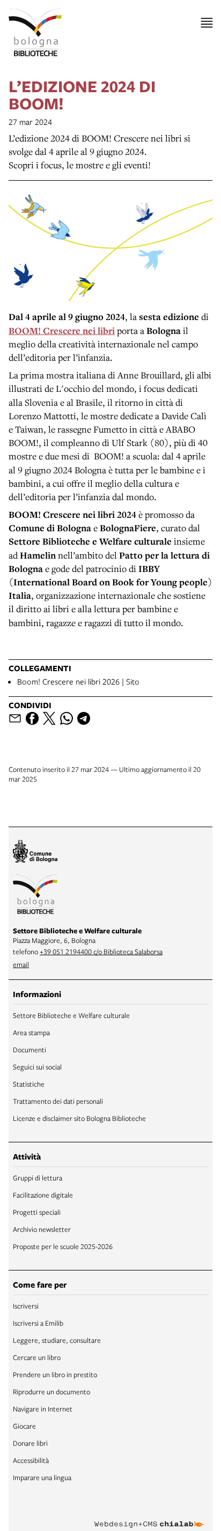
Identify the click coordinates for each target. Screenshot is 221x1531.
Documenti (29, 1049)
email (21, 964)
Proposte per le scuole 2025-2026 (63, 1246)
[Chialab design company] (149, 1516)
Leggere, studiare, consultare (57, 1340)
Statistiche (29, 1084)
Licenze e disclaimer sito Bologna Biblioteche (79, 1118)
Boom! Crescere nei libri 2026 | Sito (78, 681)
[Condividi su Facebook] (32, 718)
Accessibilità (31, 1460)
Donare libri (30, 1443)
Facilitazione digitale (43, 1195)
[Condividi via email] (15, 718)
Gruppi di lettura (37, 1178)
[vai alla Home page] (35, 32)
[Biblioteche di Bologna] (35, 895)
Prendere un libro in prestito (55, 1374)
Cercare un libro (37, 1357)
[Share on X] (49, 718)
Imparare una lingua (42, 1477)
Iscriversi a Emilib (38, 1323)
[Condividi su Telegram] (83, 718)
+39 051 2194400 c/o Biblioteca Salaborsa (101, 951)
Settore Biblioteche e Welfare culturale (71, 1015)
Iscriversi (26, 1306)
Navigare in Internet (42, 1409)
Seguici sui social (37, 1067)
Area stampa (31, 1032)
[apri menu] (207, 23)
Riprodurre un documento (51, 1391)
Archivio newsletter (42, 1229)
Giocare (24, 1426)
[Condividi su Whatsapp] (66, 718)
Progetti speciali (37, 1212)
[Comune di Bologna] (35, 853)
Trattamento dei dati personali (58, 1101)
